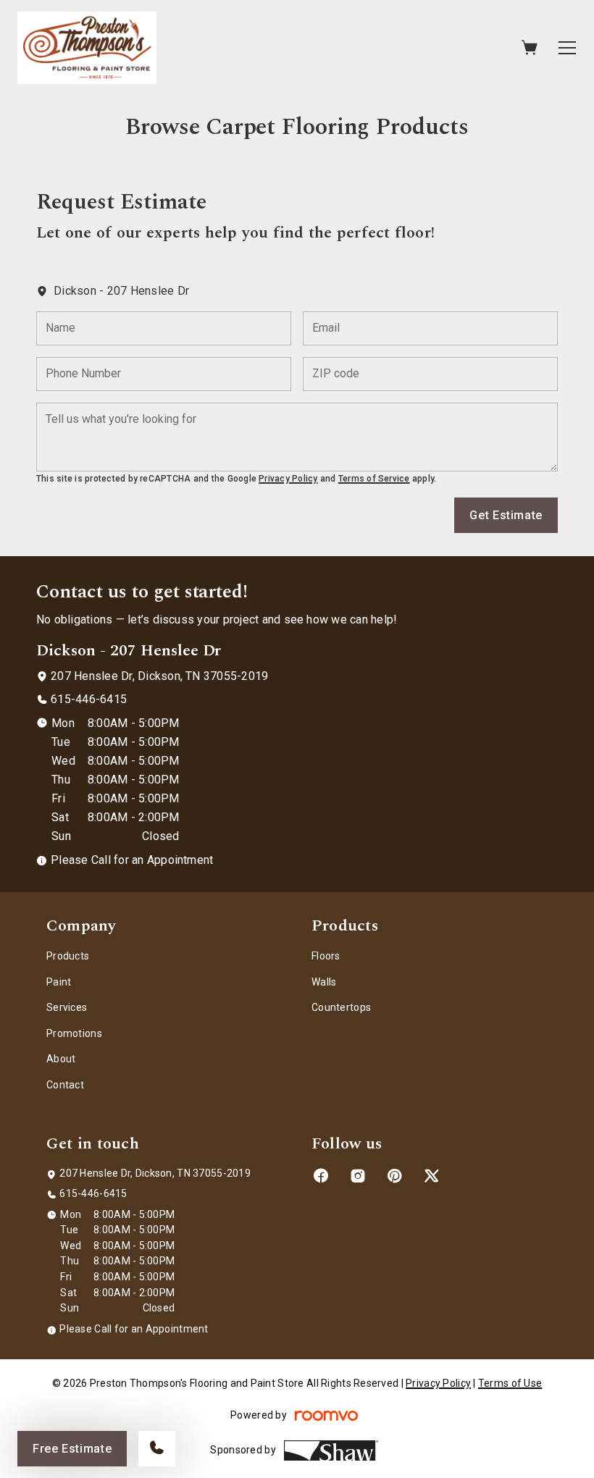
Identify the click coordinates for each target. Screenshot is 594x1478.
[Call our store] (156, 1448)
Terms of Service (374, 479)
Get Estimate (506, 515)
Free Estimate (72, 1449)
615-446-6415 (89, 699)
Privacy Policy (288, 479)
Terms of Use (510, 1383)
